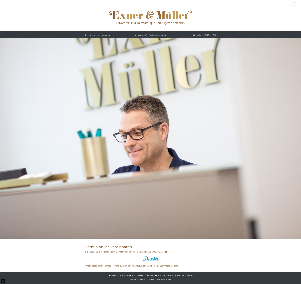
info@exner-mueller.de (165, 275)
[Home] (150, 14)
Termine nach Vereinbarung (157, 279)
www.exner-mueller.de (184, 275)
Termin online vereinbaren (98, 35)
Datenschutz (142, 279)
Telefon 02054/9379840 (146, 275)
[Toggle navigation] (294, 3)
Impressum (133, 279)
